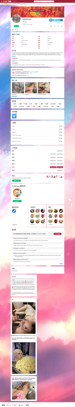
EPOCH (23, 403)
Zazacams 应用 (22, 3)
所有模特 (2, 3)
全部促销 (14, 3)
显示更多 (14, 56)
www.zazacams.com (11, 403)
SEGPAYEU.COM (27, 403)
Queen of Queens (32, 71)
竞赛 (17, 3)
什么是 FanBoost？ (59, 22)
